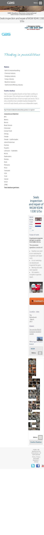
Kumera (6, 145)
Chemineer (7, 128)
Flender (6, 137)
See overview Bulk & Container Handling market (35, 332)
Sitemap (36, 462)
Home (33, 457)
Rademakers (7, 156)
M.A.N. (6, 154)
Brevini (6, 122)
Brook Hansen (8, 125)
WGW (6, 182)
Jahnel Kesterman (9, 142)
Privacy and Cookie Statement (36, 458)
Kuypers (6, 148)
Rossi (5, 168)
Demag (6, 134)
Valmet (6, 179)
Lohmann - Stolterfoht (10, 151)
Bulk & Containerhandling (12, 70)
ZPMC (6, 185)
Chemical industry (10, 73)
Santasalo (7, 171)
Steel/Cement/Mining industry (14, 85)
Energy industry (9, 79)
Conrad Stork (8, 131)
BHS (5, 117)
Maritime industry (10, 82)
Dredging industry (10, 76)
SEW (5, 173)
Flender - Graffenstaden (11, 139)
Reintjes (6, 159)
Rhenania (7, 165)
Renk (5, 162)
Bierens (6, 120)
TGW (5, 176)
